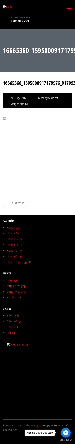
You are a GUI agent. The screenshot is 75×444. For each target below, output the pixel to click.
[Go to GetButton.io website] (66, 440)
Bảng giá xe (14, 280)
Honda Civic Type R (19, 262)
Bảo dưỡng (14, 321)
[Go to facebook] (66, 432)
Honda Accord (15, 256)
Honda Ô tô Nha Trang (25, 425)
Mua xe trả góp (16, 286)
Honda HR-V (14, 245)
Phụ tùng (12, 327)
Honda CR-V (14, 250)
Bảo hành (13, 315)
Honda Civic (14, 233)
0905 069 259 (20, 20)
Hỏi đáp (11, 333)
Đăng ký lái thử (16, 291)
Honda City (13, 227)
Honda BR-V (14, 239)
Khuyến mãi (14, 297)
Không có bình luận (19, 104)
